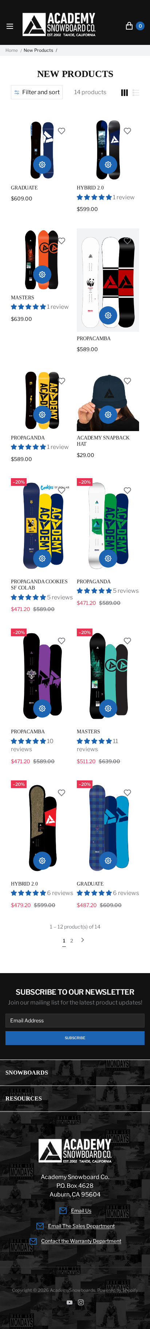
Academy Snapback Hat (103, 441)
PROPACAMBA (94, 338)
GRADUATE (24, 188)
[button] (37, 92)
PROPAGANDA (28, 438)
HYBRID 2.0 (90, 188)
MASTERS (22, 297)
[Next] (83, 941)
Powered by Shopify (117, 1290)
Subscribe (75, 1038)
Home (11, 50)
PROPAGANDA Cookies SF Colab (39, 585)
